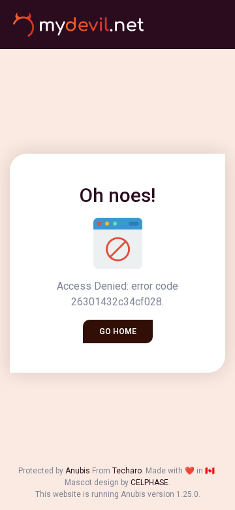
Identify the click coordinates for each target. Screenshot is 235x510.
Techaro (127, 470)
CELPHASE (149, 482)
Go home (117, 331)
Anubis (77, 470)
